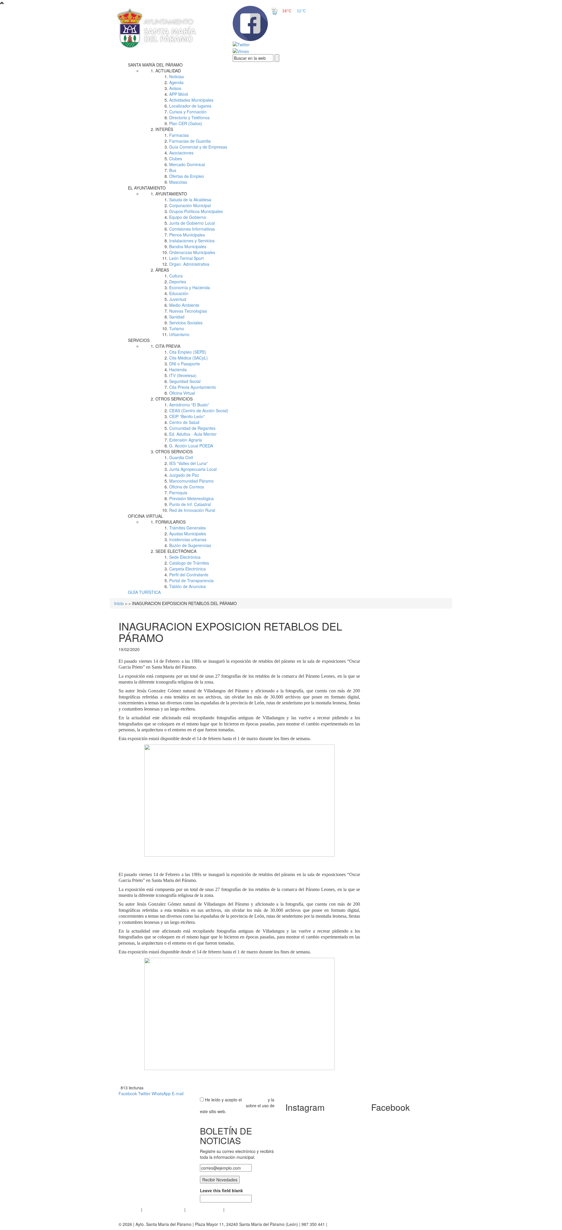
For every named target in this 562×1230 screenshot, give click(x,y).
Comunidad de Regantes (192, 428)
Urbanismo (179, 334)
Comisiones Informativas (192, 229)
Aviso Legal (129, 1209)
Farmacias (179, 135)
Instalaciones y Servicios (192, 240)
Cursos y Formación (188, 112)
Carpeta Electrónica (187, 569)
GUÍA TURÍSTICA (144, 592)
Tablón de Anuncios (187, 586)
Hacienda (178, 369)
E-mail (178, 1093)
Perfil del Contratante (188, 574)
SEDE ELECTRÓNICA (175, 551)
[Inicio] (167, 29)
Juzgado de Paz (184, 475)
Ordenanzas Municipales (192, 252)
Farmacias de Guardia (190, 141)
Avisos (175, 88)
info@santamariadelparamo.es (356, 1224)
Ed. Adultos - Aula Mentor (193, 434)
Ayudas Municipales (187, 533)
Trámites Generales (187, 528)
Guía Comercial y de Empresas (198, 147)
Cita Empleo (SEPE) (187, 352)
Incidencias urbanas (187, 539)
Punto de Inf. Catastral (190, 504)
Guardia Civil (181, 457)
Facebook (128, 1093)
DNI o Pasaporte (184, 364)
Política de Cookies (204, 1209)
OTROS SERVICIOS (174, 399)
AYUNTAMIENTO (171, 194)
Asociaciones (181, 153)
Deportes (177, 281)
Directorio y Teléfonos (189, 117)
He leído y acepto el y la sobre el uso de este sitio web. (237, 1105)
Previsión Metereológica (191, 498)
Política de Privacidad (163, 1209)
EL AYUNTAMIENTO (147, 188)
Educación (179, 293)
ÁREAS (162, 270)
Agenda (176, 82)
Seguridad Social (185, 381)
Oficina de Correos (186, 487)
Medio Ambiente (184, 305)
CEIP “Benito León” (187, 416)
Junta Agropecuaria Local (193, 469)
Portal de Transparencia (191, 580)
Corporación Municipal (190, 205)
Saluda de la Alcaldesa (190, 199)
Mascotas (178, 182)
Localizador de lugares (190, 106)
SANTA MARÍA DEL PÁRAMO (155, 65)
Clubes (175, 158)
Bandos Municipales (187, 246)
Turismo (176, 328)
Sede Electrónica (185, 557)
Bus (172, 170)
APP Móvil (178, 94)
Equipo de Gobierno (187, 217)
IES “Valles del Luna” (188, 463)
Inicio (119, 603)
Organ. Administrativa (189, 264)
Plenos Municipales (187, 235)
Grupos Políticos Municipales (196, 211)
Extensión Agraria (185, 440)
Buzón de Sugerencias (190, 545)
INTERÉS (164, 129)
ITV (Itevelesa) (182, 375)
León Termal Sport (186, 258)
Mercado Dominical (187, 164)
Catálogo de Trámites (189, 563)
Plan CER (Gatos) (185, 123)
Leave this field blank (221, 1190)
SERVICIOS (139, 340)
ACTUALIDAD (168, 71)
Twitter (144, 1093)
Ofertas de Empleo (186, 176)
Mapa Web (236, 1209)
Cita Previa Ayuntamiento (192, 387)
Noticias (176, 76)
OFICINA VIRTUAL (145, 516)
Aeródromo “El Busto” (189, 405)
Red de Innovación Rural (192, 510)
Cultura (176, 276)
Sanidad (176, 317)
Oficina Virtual (182, 393)
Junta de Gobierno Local (192, 223)
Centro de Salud (184, 422)
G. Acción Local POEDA (191, 446)
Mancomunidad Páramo (191, 481)
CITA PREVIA (167, 346)
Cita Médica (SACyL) (188, 358)
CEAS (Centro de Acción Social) (198, 410)
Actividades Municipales (191, 100)
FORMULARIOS (170, 522)
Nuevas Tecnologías (188, 311)
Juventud (177, 299)
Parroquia (178, 492)
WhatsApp (161, 1093)
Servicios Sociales (186, 323)
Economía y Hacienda (189, 287)
